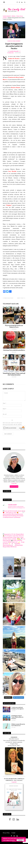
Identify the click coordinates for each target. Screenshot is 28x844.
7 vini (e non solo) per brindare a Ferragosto (17, 708)
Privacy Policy (6, 833)
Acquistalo (14, 782)
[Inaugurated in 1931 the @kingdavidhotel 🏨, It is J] (14, 544)
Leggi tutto (14, 483)
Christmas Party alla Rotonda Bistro (14, 350)
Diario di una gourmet (14, 41)
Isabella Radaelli (7, 16)
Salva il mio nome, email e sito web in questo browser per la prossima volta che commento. (12, 423)
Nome (4, 403)
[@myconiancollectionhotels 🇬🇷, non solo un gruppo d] (14, 568)
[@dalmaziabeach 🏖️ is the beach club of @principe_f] (14, 660)
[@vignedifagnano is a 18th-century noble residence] (14, 614)
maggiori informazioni (10, 840)
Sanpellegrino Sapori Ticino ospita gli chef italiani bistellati (14, 374)
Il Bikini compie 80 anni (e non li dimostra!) (18, 724)
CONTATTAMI (14, 486)
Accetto (20, 840)
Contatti (13, 833)
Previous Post (8, 298)
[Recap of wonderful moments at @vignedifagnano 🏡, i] (14, 591)
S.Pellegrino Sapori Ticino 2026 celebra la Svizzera (17, 717)
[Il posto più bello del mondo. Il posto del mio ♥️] (14, 521)
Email (4, 408)
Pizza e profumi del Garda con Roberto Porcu (14, 326)
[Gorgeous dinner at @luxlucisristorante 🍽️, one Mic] (14, 637)
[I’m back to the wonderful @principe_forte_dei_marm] (14, 684)
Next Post (20, 298)
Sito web (4, 414)
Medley (13, 16)
